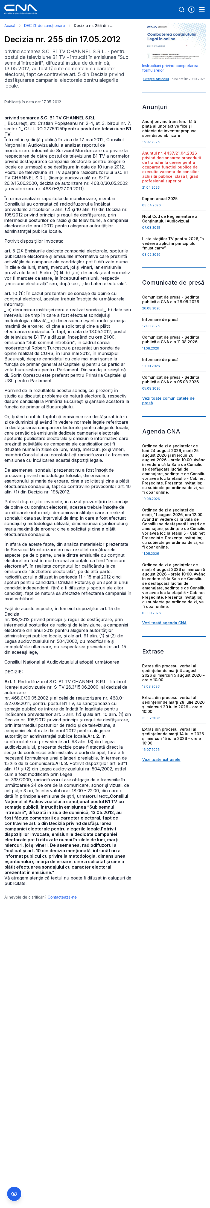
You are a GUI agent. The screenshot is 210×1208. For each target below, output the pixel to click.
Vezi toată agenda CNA (164, 622)
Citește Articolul (156, 79)
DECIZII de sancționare (44, 25)
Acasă (9, 25)
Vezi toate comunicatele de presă (168, 400)
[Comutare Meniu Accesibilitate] (14, 1193)
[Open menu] (202, 9)
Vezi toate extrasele (161, 759)
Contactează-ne (62, 897)
